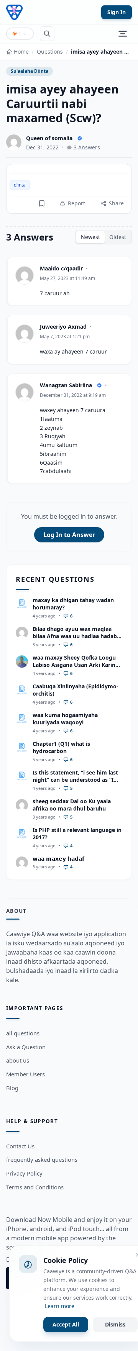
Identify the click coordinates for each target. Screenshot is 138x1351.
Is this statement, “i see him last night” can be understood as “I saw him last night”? (75, 780)
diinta (20, 185)
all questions (22, 1033)
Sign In (116, 12)
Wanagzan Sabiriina (66, 385)
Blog (12, 1088)
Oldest (117, 237)
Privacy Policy (24, 1173)
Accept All (66, 1324)
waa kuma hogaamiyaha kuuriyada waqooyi (65, 718)
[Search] (47, 33)
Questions (50, 51)
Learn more (59, 1306)
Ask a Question (26, 1047)
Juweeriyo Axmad (63, 326)
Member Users (25, 1074)
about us (17, 1060)
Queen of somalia (49, 138)
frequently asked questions (41, 1159)
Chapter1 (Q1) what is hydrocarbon (61, 747)
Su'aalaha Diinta (29, 71)
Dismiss (115, 1324)
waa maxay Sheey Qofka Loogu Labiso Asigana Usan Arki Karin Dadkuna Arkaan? (74, 665)
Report (76, 203)
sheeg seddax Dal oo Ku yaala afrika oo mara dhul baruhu (72, 804)
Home (21, 51)
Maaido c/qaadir (61, 268)
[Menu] (122, 34)
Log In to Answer (69, 535)
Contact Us (20, 1146)
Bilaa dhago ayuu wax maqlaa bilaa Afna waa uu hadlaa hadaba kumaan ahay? (76, 636)
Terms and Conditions (35, 1187)
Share (116, 203)
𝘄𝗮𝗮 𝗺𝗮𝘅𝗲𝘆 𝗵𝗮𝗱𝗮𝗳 (58, 858)
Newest (90, 237)
